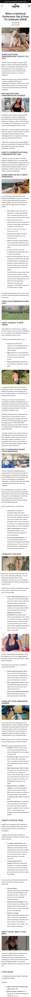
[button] (2, 6)
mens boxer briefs (12, 418)
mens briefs (7, 422)
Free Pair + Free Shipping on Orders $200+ (15, 1)
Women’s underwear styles (10, 424)
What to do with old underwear (11, 745)
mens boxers (14, 79)
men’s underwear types (20, 420)
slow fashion (7, 475)
